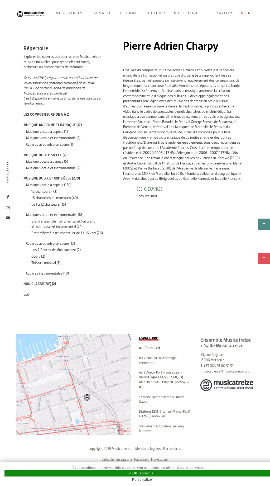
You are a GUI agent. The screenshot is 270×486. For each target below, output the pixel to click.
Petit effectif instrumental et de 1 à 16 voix (63, 233)
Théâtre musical (43, 263)
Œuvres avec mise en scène (47, 144)
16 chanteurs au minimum (51, 198)
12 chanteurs (41, 191)
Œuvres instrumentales (44, 273)
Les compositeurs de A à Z (46, 114)
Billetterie (186, 13)
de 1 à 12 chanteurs (45, 204)
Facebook (141, 459)
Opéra (35, 256)
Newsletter (7, 172)
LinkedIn (108, 459)
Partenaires (172, 448)
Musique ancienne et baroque (49, 125)
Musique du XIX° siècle (42, 155)
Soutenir (155, 13)
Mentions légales (148, 448)
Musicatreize (70, 13)
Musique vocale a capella (44, 131)
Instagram (124, 459)
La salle (102, 13)
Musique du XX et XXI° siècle (47, 178)
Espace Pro (148, 338)
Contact (225, 13)
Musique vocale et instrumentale (51, 138)
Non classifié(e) (37, 284)
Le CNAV (128, 13)
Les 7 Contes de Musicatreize (53, 250)
